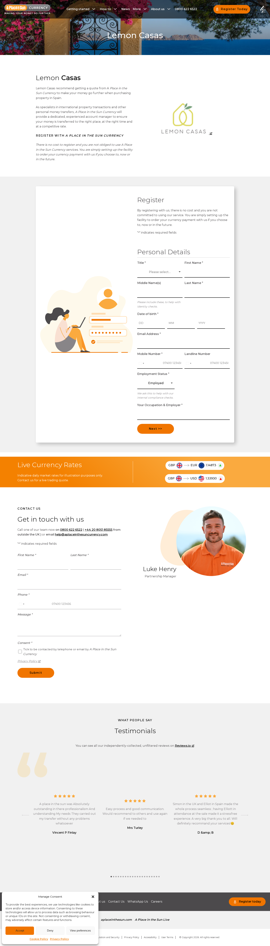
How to (105, 9)
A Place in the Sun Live (152, 919)
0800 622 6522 (186, 9)
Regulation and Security (107, 937)
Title (141, 263)
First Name (193, 263)
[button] (93, 897)
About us (158, 9)
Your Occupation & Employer (160, 405)
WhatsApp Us (137, 901)
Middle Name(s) (149, 283)
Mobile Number (150, 354)
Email (22, 575)
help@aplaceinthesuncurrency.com (81, 534)
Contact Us (116, 901)
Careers (156, 901)
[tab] (111, 876)
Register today (250, 901)
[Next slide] (244, 815)
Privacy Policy (59, 939)
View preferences (80, 930)
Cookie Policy (39, 939)
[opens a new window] (185, 118)
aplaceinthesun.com (116, 919)
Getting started (77, 9)
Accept (20, 930)
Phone (23, 594)
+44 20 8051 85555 (98, 529)
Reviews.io (183, 745)
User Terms (167, 937)
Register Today (234, 9)
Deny (50, 930)
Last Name (193, 283)
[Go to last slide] (25, 815)
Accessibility (150, 937)
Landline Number (197, 354)
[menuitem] (81, 9)
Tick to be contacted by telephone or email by (69, 652)
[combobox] (141, 363)
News (125, 9)
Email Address (149, 334)
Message (25, 614)
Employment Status (153, 374)
